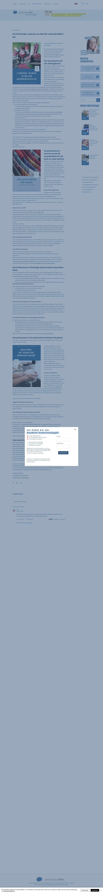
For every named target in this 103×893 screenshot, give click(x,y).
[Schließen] (101, 890)
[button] (75, 429)
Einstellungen (85, 890)
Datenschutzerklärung (9, 891)
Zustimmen (95, 890)
